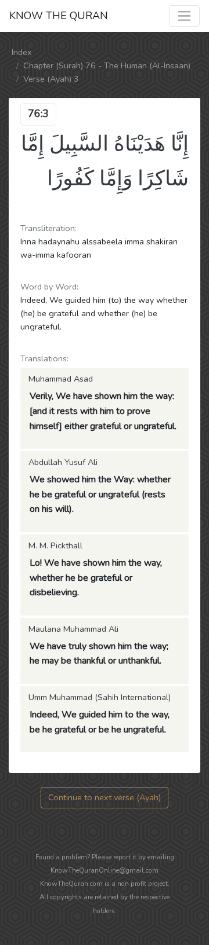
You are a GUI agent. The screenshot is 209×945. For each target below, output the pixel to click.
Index (22, 52)
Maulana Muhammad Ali (73, 629)
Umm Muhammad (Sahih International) (99, 697)
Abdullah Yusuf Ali (63, 462)
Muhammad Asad (60, 378)
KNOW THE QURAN (58, 16)
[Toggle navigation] (184, 16)
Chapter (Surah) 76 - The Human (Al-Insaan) (106, 65)
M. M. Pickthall (55, 545)
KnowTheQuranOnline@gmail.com (104, 870)
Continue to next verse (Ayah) (104, 797)
